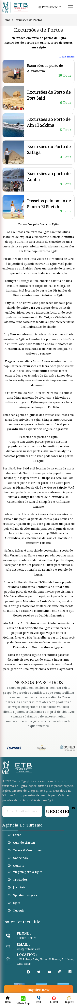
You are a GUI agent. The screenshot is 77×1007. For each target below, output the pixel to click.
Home (6, 20)
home (17, 835)
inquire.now (38, 990)
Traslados (20, 879)
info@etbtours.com (28, 949)
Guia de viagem (24, 842)
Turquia (18, 910)
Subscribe (57, 811)
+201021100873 (26, 938)
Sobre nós (20, 858)
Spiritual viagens (25, 895)
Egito (17, 902)
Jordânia (19, 887)
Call (38, 1002)
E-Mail (54, 1002)
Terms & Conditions (27, 850)
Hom (8, 1002)
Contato (18, 865)
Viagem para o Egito (27, 872)
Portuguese (50, 7)
